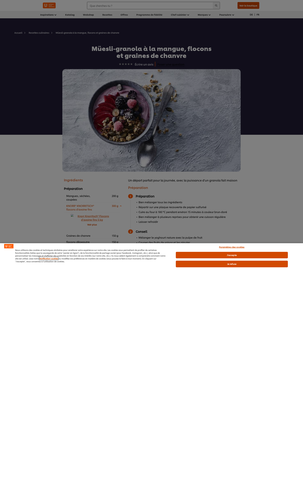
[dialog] (151, 364)
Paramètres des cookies (231, 247)
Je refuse (231, 263)
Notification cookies (48, 258)
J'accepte (232, 255)
